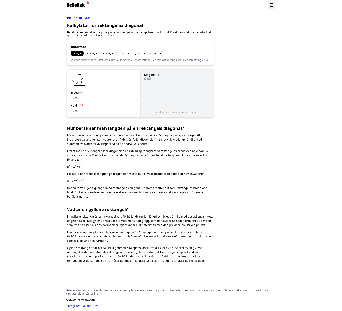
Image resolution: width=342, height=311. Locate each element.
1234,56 (77, 53)
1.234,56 (92, 53)
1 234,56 (108, 53)
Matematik (83, 18)
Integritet (73, 306)
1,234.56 (139, 53)
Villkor (86, 306)
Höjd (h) (77, 105)
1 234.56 (155, 53)
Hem (70, 18)
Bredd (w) (78, 92)
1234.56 (124, 53)
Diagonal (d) (152, 74)
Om (96, 306)
